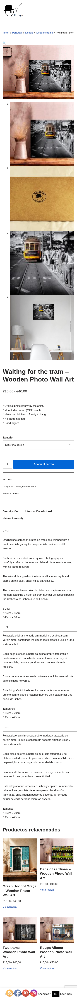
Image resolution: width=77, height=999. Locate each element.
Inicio (6, 32)
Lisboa (29, 32)
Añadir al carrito (44, 464)
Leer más (66, 993)
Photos (15, 493)
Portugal (17, 32)
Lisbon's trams (44, 32)
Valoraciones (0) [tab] (13, 518)
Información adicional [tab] (38, 511)
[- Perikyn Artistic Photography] (13, 10)
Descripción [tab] (10, 511)
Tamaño (8, 437)
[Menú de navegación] (70, 10)
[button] (4, 42)
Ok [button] (55, 994)
